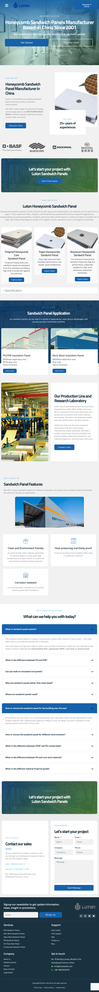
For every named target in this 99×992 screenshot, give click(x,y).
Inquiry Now (16, 280)
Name (57, 837)
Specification (13, 290)
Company (58, 848)
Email (77, 837)
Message (58, 858)
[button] (6, 5)
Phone (77, 848)
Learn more (10, 371)
